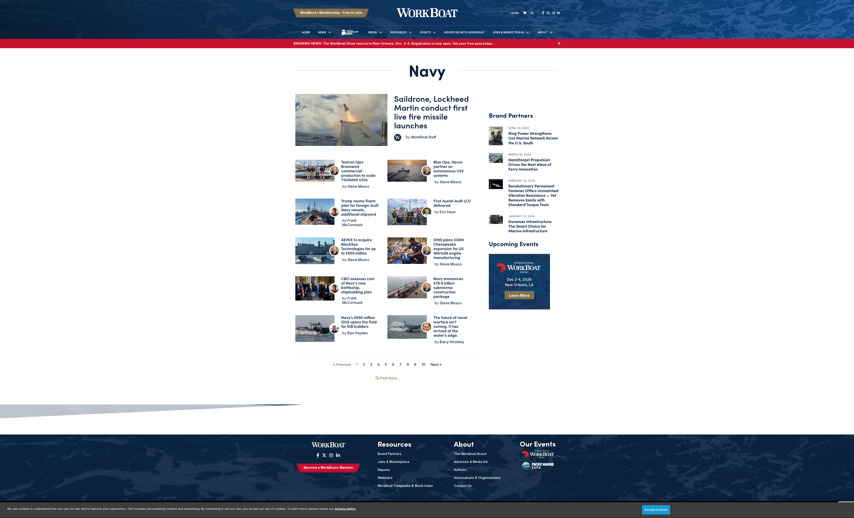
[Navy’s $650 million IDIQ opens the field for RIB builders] (314, 330)
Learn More (519, 295)
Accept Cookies (656, 509)
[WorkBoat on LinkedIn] (558, 13)
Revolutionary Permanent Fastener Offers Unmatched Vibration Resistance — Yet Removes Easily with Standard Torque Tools (533, 195)
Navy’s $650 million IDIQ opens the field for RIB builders (359, 322)
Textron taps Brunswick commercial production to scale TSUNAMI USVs (358, 170)
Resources (398, 32)
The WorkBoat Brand (470, 454)
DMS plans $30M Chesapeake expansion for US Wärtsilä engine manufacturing (448, 248)
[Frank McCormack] (334, 211)
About (542, 32)
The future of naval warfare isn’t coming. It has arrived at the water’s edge (450, 326)
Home (306, 32)
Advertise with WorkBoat (464, 32)
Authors (460, 470)
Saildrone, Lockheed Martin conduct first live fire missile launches (431, 112)
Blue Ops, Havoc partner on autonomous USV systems (448, 168)
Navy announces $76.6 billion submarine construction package (448, 287)
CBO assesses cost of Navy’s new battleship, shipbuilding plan (357, 285)
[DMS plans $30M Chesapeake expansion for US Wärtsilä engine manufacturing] (407, 250)
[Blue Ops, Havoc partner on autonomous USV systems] (407, 171)
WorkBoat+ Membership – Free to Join (331, 12)
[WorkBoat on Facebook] (543, 13)
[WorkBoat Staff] (397, 137)
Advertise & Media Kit (471, 462)
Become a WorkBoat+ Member (328, 467)
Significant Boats (350, 35)
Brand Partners (389, 454)
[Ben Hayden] (334, 328)
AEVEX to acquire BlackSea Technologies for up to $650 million (358, 246)
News (322, 32)
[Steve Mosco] (334, 170)
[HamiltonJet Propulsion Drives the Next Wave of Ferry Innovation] (496, 158)
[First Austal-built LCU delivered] (407, 213)
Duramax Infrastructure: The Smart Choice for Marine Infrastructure (530, 226)
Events (425, 32)
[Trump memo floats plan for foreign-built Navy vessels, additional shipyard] (314, 212)
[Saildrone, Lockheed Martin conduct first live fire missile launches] (341, 120)
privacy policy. (345, 508)
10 (423, 364)
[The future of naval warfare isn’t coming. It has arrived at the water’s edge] (407, 327)
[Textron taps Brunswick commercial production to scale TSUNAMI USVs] (314, 171)
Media (372, 32)
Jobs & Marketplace (508, 32)
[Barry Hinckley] (426, 327)
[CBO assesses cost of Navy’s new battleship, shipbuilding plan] (314, 288)
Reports (384, 470)
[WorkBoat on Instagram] (553, 13)
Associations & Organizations (477, 478)
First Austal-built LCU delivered (452, 203)
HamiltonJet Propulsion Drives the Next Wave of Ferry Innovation (529, 164)
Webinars (385, 478)
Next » (436, 364)
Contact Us (463, 486)
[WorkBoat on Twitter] (548, 13)
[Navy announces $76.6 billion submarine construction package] (407, 287)
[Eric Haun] (426, 211)
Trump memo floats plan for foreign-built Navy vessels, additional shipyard (360, 207)
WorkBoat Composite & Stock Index (405, 486)
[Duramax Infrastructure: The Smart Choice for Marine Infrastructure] (496, 219)
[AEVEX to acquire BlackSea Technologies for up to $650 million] (314, 252)
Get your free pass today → (474, 43)
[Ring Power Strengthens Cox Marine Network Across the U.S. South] (496, 136)
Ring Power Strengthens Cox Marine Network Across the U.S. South (533, 137)
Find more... (389, 378)
